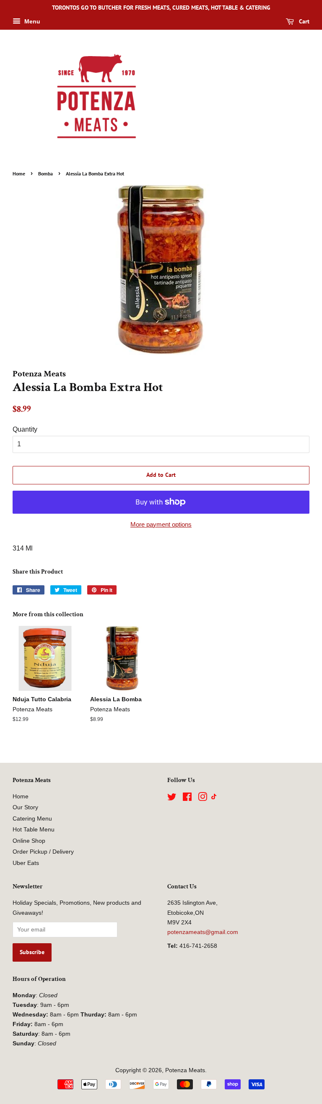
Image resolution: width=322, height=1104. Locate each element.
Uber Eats (26, 863)
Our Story (25, 807)
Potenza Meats (185, 1070)
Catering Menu (32, 819)
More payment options (161, 524)
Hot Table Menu (34, 829)
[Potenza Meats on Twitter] (172, 798)
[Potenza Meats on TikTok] (213, 797)
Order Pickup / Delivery (43, 852)
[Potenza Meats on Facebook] (187, 798)
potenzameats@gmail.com (202, 932)
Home (19, 173)
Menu (31, 21)
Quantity (25, 429)
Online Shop (29, 841)
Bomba (45, 173)
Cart (303, 21)
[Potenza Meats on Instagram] (202, 798)
